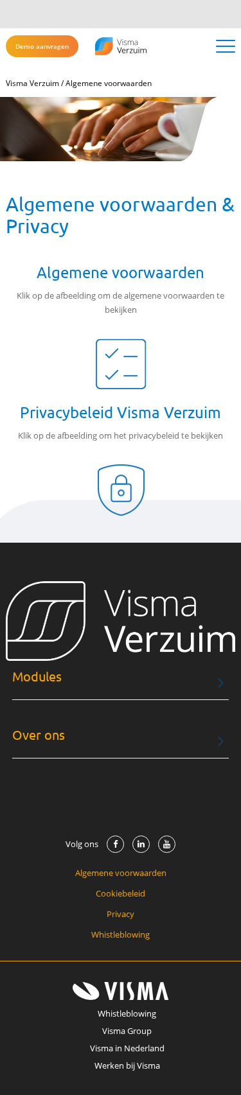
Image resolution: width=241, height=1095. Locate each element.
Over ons (38, 735)
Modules (37, 676)
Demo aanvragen (42, 46)
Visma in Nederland (127, 1048)
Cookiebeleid (120, 893)
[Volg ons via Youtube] (166, 844)
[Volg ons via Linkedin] (141, 844)
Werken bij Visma (127, 1065)
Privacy (120, 914)
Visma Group (127, 1031)
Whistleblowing (120, 934)
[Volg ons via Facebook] (115, 844)
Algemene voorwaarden (120, 873)
